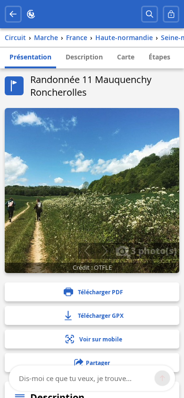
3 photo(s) (152, 250)
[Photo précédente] (87, 251)
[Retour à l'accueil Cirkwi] (31, 14)
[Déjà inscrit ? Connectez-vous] (171, 14)
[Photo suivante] (104, 251)
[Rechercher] (149, 14)
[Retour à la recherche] (13, 14)
